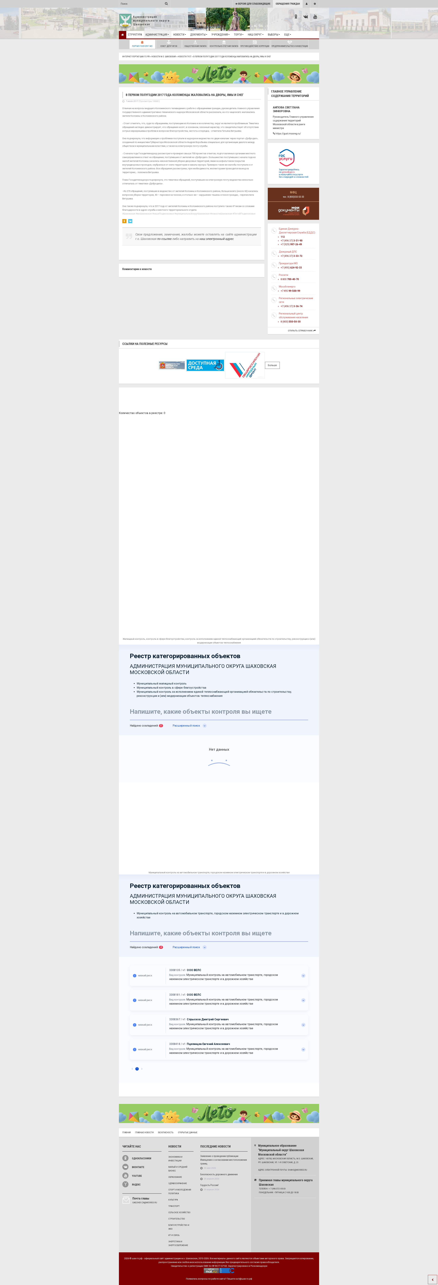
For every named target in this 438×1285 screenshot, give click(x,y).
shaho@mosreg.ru (297, 1170)
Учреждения (219, 34)
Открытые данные (187, 1132)
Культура (173, 1199)
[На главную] (122, 34)
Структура (135, 34)
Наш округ (255, 34)
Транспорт (174, 1206)
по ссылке (164, 239)
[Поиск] (166, 3)
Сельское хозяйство (179, 1212)
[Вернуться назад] (432, 1279)
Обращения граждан (288, 3)
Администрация (156, 34)
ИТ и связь (174, 1235)
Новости (178, 34)
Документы (197, 34)
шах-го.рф (137, 1258)
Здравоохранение (177, 1183)
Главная (126, 1132)
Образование (175, 1177)
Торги (238, 34)
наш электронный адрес (216, 239)
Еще (286, 34)
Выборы (273, 34)
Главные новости (144, 1132)
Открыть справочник (300, 330)
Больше (272, 365)
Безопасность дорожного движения (219, 1174)
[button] (307, 4)
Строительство (176, 1218)
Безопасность (165, 1132)
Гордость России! (209, 1185)
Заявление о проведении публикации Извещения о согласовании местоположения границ (223, 1160)
